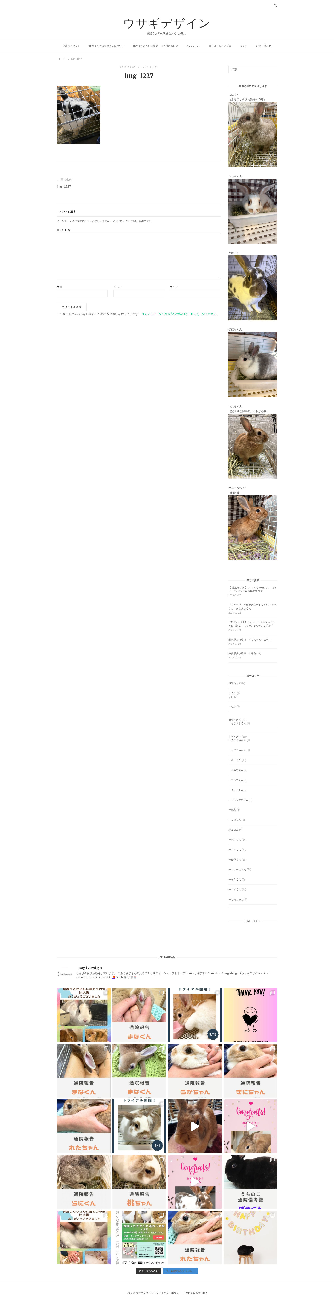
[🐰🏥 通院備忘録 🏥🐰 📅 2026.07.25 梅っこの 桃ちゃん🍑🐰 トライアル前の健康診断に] (139, 1182)
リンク (244, 45)
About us (193, 45)
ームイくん (234, 889)
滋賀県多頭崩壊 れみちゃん (244, 653)
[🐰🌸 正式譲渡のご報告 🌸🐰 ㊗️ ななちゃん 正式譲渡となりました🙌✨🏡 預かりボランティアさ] (195, 1126)
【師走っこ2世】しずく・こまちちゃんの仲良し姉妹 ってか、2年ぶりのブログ (251, 624)
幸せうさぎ (234, 736)
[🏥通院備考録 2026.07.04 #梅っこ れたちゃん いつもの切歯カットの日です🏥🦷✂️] (195, 1237)
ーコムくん (234, 849)
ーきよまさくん (237, 723)
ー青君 (232, 809)
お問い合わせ (263, 45)
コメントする (149, 67)
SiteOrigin (201, 1292)
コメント (63, 230)
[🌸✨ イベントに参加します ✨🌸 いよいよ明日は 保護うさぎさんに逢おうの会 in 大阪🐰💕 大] (139, 1237)
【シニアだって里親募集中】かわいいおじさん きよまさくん (252, 607)
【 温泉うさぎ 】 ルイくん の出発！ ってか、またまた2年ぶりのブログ (252, 589)
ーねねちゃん (236, 899)
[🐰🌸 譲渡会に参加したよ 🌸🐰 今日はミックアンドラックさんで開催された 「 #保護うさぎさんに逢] (84, 1237)
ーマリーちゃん (237, 869)
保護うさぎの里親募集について (106, 45)
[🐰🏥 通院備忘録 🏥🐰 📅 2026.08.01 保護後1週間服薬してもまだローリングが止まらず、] (139, 1015)
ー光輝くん (234, 819)
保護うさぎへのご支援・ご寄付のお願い (155, 45)
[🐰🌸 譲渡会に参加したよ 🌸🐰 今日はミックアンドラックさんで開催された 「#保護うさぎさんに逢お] (84, 1015)
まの (230, 696)
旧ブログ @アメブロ (220, 45)
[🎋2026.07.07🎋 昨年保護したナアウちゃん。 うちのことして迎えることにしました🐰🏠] (250, 1237)
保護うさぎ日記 (71, 45)
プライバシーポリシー (168, 1292)
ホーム (61, 59)
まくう (232, 693)
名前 (59, 286)
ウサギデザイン (167, 23)
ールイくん (234, 760)
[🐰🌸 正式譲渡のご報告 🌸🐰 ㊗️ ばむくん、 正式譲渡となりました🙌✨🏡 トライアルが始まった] (195, 1182)
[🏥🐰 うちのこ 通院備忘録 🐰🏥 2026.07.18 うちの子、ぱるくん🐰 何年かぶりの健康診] (250, 1182)
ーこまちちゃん (237, 740)
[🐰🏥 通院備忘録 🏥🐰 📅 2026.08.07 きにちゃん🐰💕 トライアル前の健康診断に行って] (250, 1071)
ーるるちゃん (236, 769)
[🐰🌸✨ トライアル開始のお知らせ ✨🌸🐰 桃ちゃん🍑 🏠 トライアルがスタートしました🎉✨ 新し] (139, 1126)
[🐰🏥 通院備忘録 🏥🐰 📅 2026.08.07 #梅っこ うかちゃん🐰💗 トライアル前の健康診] (195, 1071)
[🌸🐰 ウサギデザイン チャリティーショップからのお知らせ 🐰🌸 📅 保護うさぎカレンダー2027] (250, 1015)
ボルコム (233, 829)
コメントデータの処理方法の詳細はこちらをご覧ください (179, 314)
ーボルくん (234, 839)
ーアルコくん (236, 780)
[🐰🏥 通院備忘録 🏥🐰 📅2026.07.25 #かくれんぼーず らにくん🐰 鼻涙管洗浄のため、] (84, 1182)
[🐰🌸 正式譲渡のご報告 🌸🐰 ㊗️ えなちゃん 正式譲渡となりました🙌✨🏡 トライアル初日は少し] (250, 1126)
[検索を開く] (275, 6)
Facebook (252, 921)
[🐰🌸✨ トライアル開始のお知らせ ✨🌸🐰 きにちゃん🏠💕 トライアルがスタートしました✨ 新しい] (195, 1015)
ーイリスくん (236, 789)
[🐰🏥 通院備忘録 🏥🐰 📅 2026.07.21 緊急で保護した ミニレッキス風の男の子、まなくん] (139, 1071)
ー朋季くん (234, 859)
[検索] (272, 67)
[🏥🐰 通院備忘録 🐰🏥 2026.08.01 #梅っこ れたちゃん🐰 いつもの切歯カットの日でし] (84, 1126)
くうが (232, 706)
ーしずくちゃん (237, 750)
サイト (173, 286)
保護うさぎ (234, 719)
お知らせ (233, 683)
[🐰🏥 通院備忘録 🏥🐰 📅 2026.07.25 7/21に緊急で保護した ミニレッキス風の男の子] (84, 1071)
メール (117, 286)
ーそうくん (234, 879)
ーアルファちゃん (238, 799)
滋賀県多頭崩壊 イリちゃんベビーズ (249, 639)
